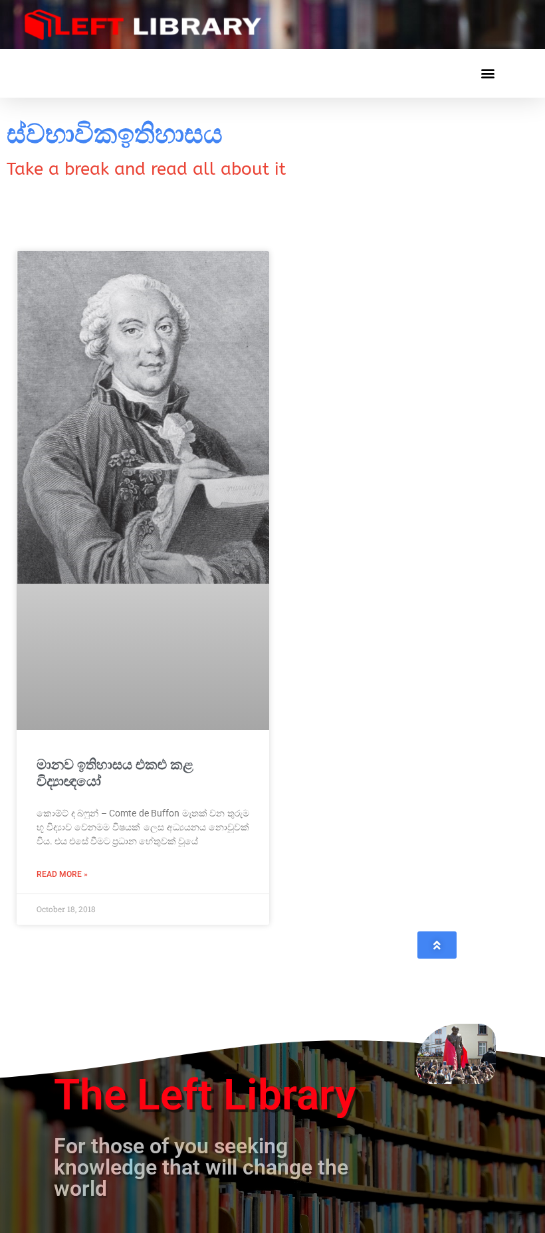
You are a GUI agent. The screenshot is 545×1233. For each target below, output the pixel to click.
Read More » (62, 874)
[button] (487, 73)
